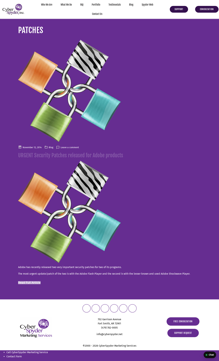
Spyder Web (147, 4)
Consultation (207, 9)
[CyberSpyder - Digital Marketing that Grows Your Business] (13, 9)
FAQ (81, 4)
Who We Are (46, 4)
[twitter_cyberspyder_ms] (105, 308)
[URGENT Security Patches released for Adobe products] (109, 91)
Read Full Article (29, 282)
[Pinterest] (132, 308)
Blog (131, 4)
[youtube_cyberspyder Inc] (123, 308)
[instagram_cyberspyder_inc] (96, 308)
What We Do (66, 4)
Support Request (183, 333)
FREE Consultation (183, 321)
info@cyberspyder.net (109, 334)
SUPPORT (179, 9)
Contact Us (97, 14)
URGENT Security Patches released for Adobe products (70, 155)
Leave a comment (70, 147)
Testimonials (115, 4)
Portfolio (96, 4)
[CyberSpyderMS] (86, 308)
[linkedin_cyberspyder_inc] (114, 308)
